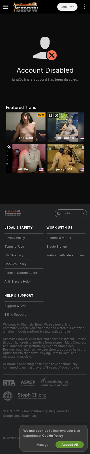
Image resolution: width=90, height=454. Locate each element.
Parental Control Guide (20, 273)
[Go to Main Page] (28, 6)
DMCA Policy (14, 255)
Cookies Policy (15, 264)
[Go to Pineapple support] (8, 396)
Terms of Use (14, 246)
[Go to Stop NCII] (32, 396)
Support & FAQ (15, 306)
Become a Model (58, 238)
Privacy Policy (14, 238)
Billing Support (15, 314)
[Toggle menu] (5, 6)
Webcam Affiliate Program (65, 255)
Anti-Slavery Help (17, 281)
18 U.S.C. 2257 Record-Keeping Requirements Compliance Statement (36, 414)
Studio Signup (56, 246)
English (67, 213)
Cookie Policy (52, 436)
